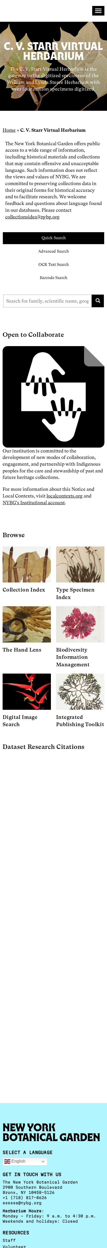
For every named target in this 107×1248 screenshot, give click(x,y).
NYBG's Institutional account (34, 502)
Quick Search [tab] (54, 238)
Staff (9, 1240)
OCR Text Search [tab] (53, 264)
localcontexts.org (64, 496)
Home (9, 130)
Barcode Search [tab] (53, 277)
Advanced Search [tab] (53, 251)
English (17, 1161)
